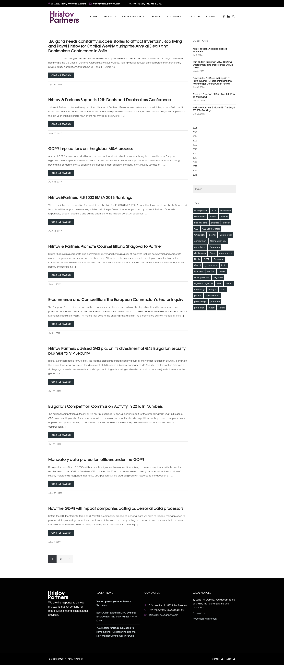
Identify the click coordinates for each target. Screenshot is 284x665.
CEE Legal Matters (211, 229)
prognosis (215, 302)
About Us (109, 16)
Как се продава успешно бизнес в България (210, 50)
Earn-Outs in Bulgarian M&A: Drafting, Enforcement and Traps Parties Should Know (213, 65)
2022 (195, 145)
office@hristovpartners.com (163, 615)
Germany (218, 259)
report (211, 308)
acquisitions (199, 217)
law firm (210, 271)
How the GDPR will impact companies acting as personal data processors (115, 508)
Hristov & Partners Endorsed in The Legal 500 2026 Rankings (214, 109)
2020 (195, 153)
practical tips (200, 302)
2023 (195, 140)
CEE (196, 229)
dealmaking (200, 253)
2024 (195, 136)
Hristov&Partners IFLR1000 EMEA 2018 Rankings (90, 197)
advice (213, 217)
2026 (195, 128)
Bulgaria (215, 223)
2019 (195, 158)
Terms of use (199, 613)
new (223, 289)
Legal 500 (218, 277)
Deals (212, 253)
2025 (195, 132)
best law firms (200, 223)
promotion (199, 308)
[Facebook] (224, 16)
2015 (195, 175)
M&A (219, 283)
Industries (173, 16)
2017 (195, 166)
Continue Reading (61, 75)
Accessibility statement (205, 619)
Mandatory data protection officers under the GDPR (96, 459)
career (226, 223)
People (155, 16)
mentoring (199, 289)
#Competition (201, 211)
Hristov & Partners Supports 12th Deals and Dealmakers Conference (109, 100)
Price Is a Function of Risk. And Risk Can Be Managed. (214, 95)
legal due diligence (203, 283)
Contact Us (217, 659)
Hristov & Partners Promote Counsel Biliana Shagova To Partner (105, 246)
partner (197, 296)
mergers (213, 289)
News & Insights (133, 16)
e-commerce (225, 253)
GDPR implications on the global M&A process (90, 149)
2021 (195, 149)
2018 (195, 162)
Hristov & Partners (75, 659)
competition (200, 241)
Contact (212, 16)
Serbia (222, 308)
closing (212, 235)
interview (198, 271)
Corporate (215, 247)
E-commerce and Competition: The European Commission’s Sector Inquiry (115, 299)
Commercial (226, 235)
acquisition (225, 211)
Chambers (199, 235)
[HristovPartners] (64, 16)
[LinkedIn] (228, 16)
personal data (212, 296)
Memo (229, 283)
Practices (194, 16)
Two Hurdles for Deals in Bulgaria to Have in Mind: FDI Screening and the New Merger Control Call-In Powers (212, 81)
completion (199, 247)
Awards (224, 217)
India (223, 265)
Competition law (218, 241)
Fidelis (197, 259)
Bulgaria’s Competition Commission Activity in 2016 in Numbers (105, 406)
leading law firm (201, 277)
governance (211, 265)
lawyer (222, 271)
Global (197, 265)
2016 (195, 170)
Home (94, 16)
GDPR (207, 259)
